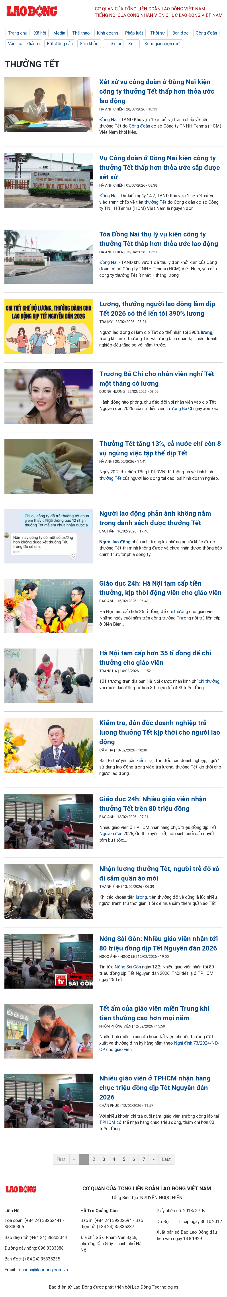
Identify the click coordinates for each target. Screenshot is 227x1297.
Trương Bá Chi (180, 408)
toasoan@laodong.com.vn (42, 1269)
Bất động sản (60, 43)
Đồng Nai (108, 119)
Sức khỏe (89, 43)
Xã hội (40, 33)
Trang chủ (17, 33)
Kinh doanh (107, 33)
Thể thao (81, 33)
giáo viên (123, 1049)
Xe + (132, 43)
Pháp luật (134, 33)
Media (59, 33)
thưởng (181, 611)
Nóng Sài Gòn (128, 967)
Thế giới (113, 43)
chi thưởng (209, 681)
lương (206, 332)
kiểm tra (145, 760)
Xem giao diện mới (162, 43)
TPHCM (107, 1122)
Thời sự (157, 33)
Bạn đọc (180, 33)
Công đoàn (206, 33)
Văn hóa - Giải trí (24, 43)
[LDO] (48, 105)
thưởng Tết (155, 202)
